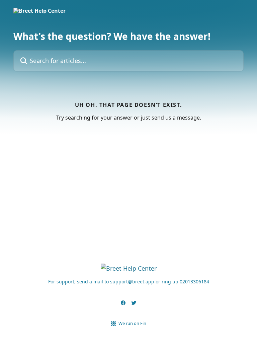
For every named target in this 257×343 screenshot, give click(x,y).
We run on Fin (132, 323)
